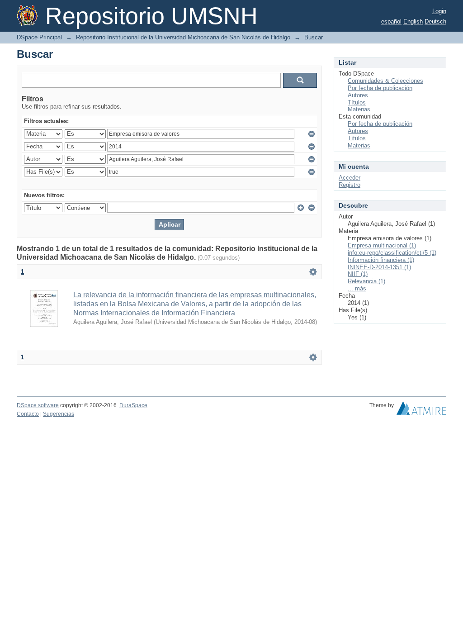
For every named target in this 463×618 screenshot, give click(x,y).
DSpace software (38, 405)
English (413, 21)
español (391, 21)
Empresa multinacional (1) (382, 245)
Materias (359, 109)
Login (439, 11)
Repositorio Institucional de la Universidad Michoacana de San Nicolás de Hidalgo (183, 37)
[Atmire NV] (421, 410)
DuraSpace (133, 405)
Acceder (349, 177)
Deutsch (435, 21)
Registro (349, 184)
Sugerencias (58, 414)
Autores (358, 95)
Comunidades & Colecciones (385, 80)
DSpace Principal (39, 37)
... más (357, 288)
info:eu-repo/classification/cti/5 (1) (392, 252)
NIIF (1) (358, 274)
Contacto (28, 414)
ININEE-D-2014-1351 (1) (379, 267)
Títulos (357, 102)
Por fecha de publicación (380, 88)
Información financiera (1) (381, 260)
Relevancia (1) (366, 281)
